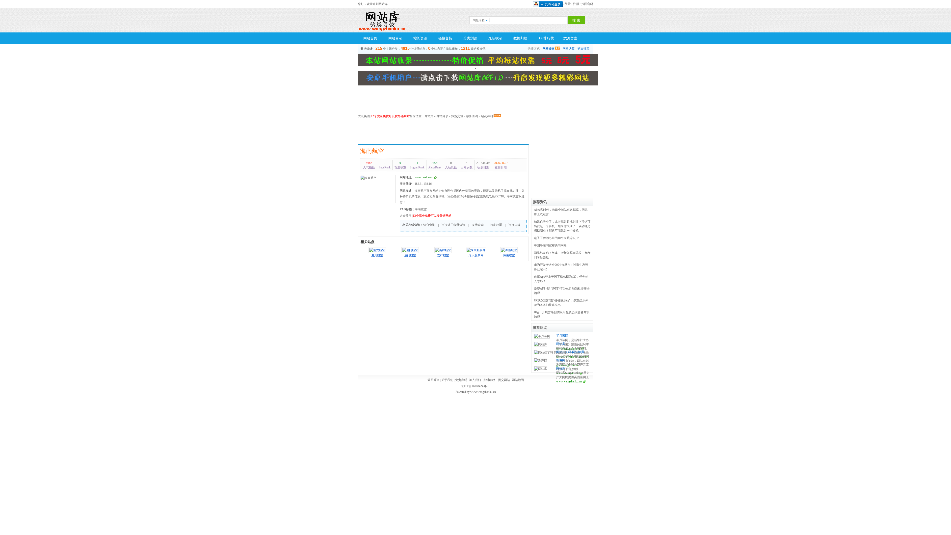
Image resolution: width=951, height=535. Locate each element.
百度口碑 (514, 225)
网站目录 (395, 38)
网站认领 (569, 48)
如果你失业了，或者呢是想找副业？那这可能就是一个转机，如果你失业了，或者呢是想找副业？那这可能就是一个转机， (562, 226)
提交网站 (504, 380)
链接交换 (445, 38)
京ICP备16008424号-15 (475, 386)
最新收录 (495, 38)
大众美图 (364, 116)
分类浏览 (470, 38)
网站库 (428, 116)
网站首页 (370, 38)
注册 (576, 4)
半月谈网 (562, 335)
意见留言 (570, 38)
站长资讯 (420, 38)
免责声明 (461, 380)
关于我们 (447, 380)
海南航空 (372, 151)
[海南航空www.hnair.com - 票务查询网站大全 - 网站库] (382, 20)
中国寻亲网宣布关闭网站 (550, 245)
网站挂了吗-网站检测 (570, 352)
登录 (568, 4)
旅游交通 (457, 116)
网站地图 (518, 380)
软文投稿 (583, 48)
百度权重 (496, 225)
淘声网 (560, 360)
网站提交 (549, 48)
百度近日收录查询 (453, 225)
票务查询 (472, 116)
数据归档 (520, 38)
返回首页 (433, 380)
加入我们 (475, 380)
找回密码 (587, 4)
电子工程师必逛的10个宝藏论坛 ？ (556, 238)
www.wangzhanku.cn (569, 381)
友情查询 (478, 225)
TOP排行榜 (545, 38)
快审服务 (490, 380)
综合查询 (429, 225)
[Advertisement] (478, 132)
